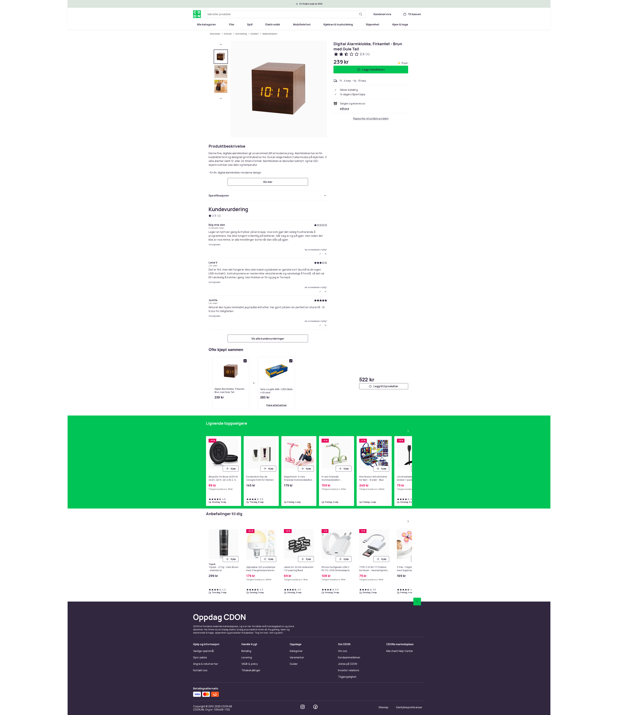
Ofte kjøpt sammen (226, 349)
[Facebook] (315, 707)
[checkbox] (245, 361)
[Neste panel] (408, 431)
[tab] (221, 57)
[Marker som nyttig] (320, 253)
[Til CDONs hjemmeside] (197, 14)
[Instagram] (302, 707)
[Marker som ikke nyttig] (325, 253)
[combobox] (285, 14)
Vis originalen (214, 244)
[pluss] (253, 383)
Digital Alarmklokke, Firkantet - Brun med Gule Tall (230, 390)
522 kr (366, 379)
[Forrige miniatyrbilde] (221, 44)
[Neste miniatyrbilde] (221, 98)
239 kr (219, 397)
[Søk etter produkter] (361, 14)
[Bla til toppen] (417, 601)
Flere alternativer (276, 405)
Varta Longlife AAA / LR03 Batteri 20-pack (276, 391)
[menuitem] (206, 24)
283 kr (265, 397)
